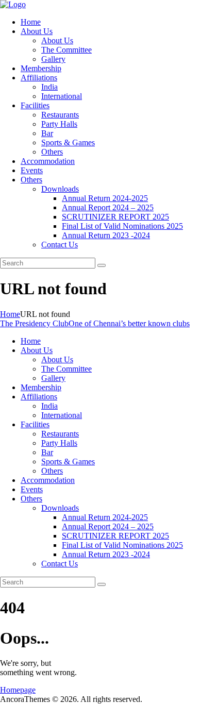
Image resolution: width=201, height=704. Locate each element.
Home (10, 314)
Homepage (18, 689)
